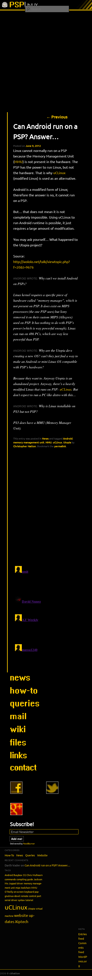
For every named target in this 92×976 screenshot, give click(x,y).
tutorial (29, 900)
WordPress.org (82, 961)
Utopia (67, 442)
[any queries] (23, 708)
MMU (18, 161)
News (45, 438)
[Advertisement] (46, 59)
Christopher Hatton (24, 446)
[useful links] (23, 759)
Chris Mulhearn (35, 875)
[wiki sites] (23, 734)
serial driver (11, 900)
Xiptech (21, 921)
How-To (9, 855)
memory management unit (28, 442)
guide (30, 879)
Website (42, 855)
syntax (21, 900)
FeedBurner (29, 843)
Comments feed (82, 947)
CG (24, 875)
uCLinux (59, 173)
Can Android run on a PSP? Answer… (47, 865)
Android (68, 438)
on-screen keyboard (24, 891)
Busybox (17, 875)
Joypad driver (16, 883)
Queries (30, 855)
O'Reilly (9, 891)
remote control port (31, 896)
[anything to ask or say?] (23, 772)
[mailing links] (23, 721)
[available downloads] (23, 747)
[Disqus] (46, 507)
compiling (21, 879)
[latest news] (23, 683)
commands (10, 879)
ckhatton (14, 973)
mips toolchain (23, 887)
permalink (60, 446)
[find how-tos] (23, 695)
